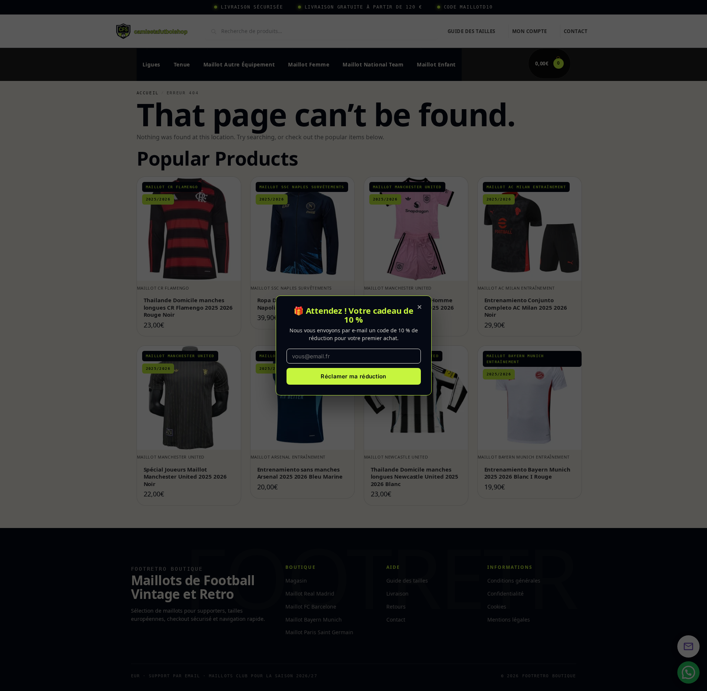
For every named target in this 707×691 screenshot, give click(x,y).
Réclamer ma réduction (353, 376)
